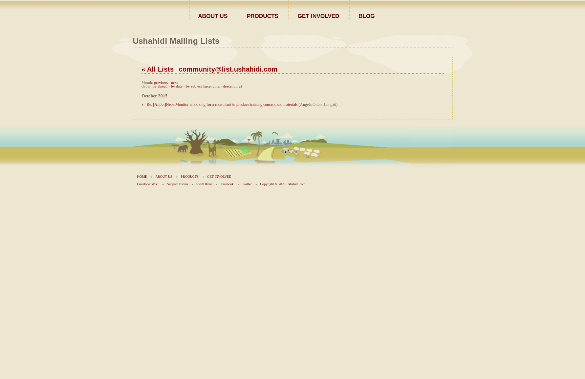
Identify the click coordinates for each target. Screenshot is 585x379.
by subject (194, 86)
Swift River (204, 184)
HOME (142, 176)
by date (176, 86)
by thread (160, 86)
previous (161, 82)
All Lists (160, 69)
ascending (212, 86)
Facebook (227, 184)
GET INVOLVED (318, 16)
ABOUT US (213, 16)
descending (232, 86)
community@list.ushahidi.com (228, 69)
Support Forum (177, 184)
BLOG (367, 16)
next (174, 82)
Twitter (247, 184)
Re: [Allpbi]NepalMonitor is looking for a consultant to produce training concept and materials (222, 104)
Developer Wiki (147, 184)
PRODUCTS (262, 16)
